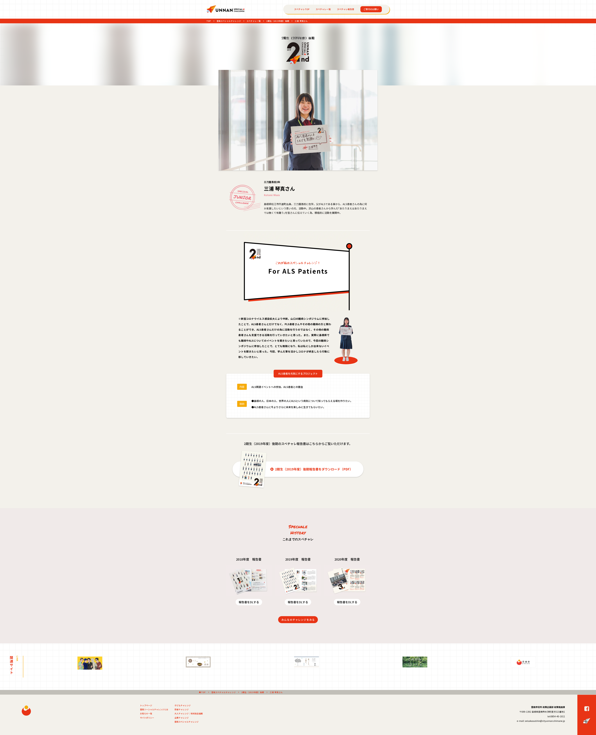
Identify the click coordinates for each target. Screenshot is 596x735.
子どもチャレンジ (182, 705)
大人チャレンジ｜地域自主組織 (188, 713)
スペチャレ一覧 (323, 9)
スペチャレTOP (301, 9)
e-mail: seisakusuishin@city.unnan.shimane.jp (541, 720)
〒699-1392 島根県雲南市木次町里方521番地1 (542, 711)
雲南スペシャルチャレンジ (229, 21)
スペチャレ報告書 (345, 9)
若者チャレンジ (181, 709)
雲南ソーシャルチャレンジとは (154, 709)
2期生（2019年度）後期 (277, 21)
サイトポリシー (147, 717)
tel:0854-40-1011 (556, 716)
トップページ (146, 705)
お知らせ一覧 (146, 713)
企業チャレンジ (181, 717)
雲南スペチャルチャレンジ (223, 692)
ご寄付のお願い (371, 9)
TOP (208, 21)
